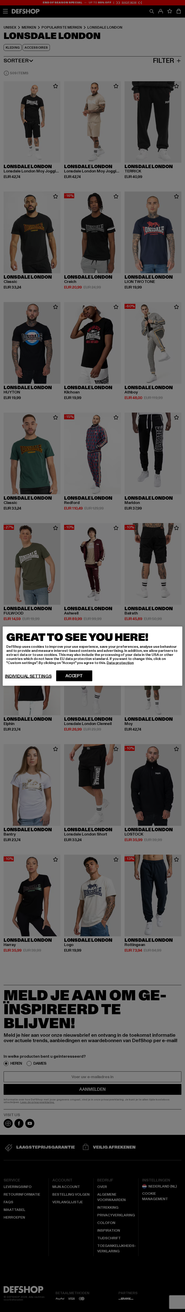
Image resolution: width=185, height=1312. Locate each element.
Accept (74, 676)
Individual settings (28, 676)
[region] (92, 656)
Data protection (120, 662)
